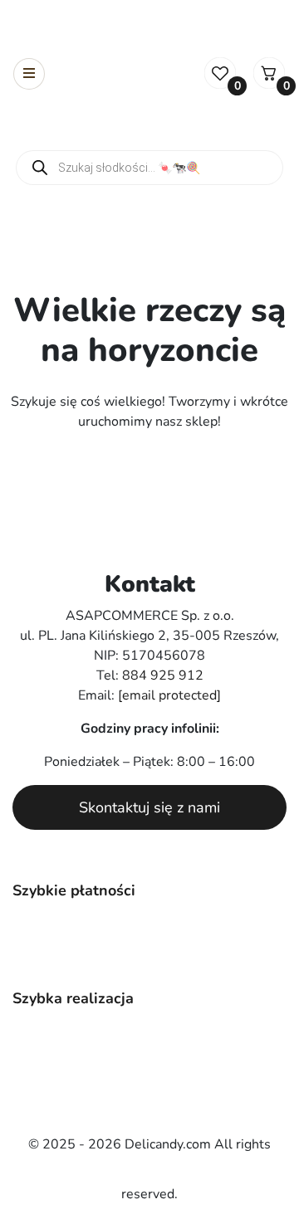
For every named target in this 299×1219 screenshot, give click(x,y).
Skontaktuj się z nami (149, 807)
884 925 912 (162, 675)
